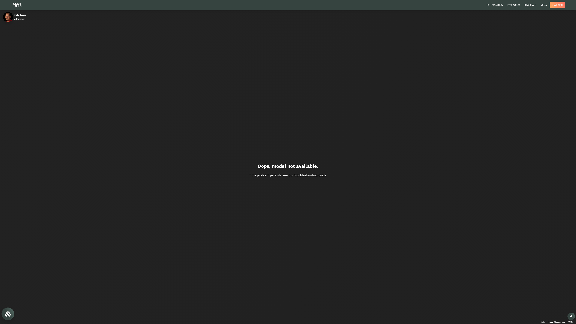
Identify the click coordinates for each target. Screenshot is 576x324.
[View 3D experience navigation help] (544, 322)
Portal (543, 5)
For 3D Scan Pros (495, 5)
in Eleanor (19, 19)
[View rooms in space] (8, 314)
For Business (513, 5)
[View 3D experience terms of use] (550, 322)
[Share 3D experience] (571, 316)
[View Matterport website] (559, 322)
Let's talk (558, 5)
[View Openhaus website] (569, 322)
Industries (529, 5)
